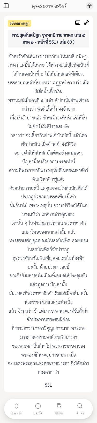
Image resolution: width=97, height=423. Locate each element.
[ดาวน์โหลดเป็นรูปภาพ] (79, 23)
